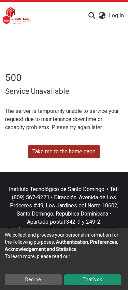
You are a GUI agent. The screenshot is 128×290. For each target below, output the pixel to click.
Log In (117, 15)
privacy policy (85, 256)
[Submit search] (91, 15)
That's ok (92, 279)
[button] (102, 16)
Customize (16, 266)
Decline (33, 279)
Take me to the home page (64, 151)
